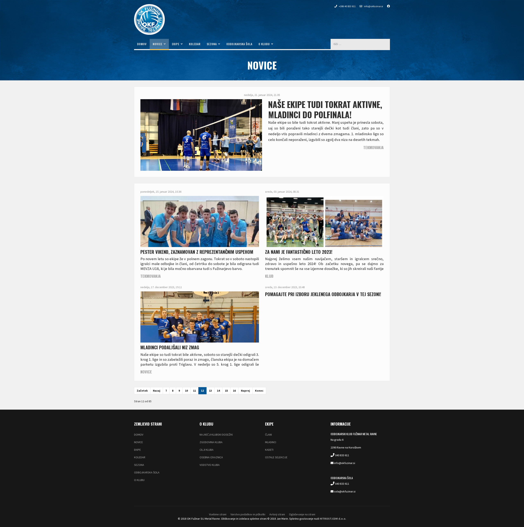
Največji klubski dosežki (216, 434)
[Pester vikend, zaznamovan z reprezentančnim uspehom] (199, 239)
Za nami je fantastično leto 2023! (298, 251)
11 (194, 390)
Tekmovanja (373, 147)
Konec (259, 390)
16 (234, 390)
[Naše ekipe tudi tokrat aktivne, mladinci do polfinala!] (201, 144)
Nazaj (156, 390)
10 (186, 390)
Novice (157, 44)
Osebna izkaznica (211, 457)
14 (218, 390)
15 (226, 390)
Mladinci (270, 442)
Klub (269, 276)
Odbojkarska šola (239, 44)
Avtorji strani (277, 514)
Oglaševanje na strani (302, 514)
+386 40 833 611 (347, 6)
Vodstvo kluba (210, 465)
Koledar (195, 44)
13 (210, 390)
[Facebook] (386, 6)
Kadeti (269, 450)
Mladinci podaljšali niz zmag (169, 347)
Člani (268, 434)
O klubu (264, 44)
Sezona (212, 44)
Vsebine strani (217, 514)
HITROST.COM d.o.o (333, 518)
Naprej (245, 390)
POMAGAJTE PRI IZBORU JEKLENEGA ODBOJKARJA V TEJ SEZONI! (323, 294)
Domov (142, 44)
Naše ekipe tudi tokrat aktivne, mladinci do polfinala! (325, 109)
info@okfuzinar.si (373, 6)
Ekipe (175, 44)
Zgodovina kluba (211, 442)
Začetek (142, 390)
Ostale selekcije (276, 457)
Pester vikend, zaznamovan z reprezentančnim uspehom (196, 251)
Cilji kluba (206, 450)
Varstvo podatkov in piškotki (247, 514)
